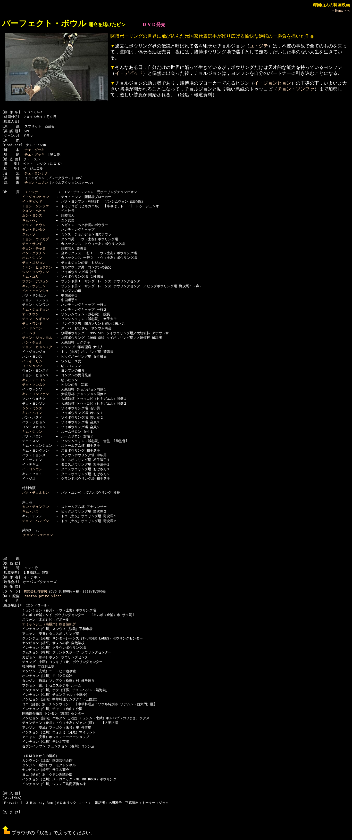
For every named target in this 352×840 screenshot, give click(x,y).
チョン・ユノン (36, 183)
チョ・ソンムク (34, 385)
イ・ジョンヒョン (272, 83)
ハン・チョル (32, 342)
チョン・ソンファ (295, 89)
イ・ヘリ (29, 333)
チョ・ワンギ (32, 323)
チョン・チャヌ (34, 248)
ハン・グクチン (34, 253)
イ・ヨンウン (32, 469)
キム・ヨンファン (35, 394)
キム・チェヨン (34, 380)
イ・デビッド (129, 73)
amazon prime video (43, 596)
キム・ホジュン (34, 286)
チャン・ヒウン (34, 225)
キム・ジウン (32, 432)
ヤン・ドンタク (34, 229)
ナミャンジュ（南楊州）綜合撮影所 (49, 624)
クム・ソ (29, 234)
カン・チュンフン (35, 507)
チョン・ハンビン (35, 521)
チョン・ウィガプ (35, 239)
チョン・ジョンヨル (37, 338)
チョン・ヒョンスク (37, 347)
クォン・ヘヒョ (34, 211)
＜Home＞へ (341, 10)
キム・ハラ (30, 511)
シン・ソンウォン (35, 272)
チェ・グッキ (34, 150)
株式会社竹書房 (35, 591)
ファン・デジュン (35, 281)
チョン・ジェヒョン (38, 535)
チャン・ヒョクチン (37, 267)
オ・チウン (30, 314)
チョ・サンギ (32, 244)
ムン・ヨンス (32, 215)
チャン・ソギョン (35, 319)
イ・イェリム (32, 361)
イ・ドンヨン (32, 328)
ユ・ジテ (258, 46)
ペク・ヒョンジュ (35, 291)
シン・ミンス (32, 408)
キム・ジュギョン (35, 309)
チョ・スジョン (34, 263)
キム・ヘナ (30, 220)
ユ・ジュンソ (32, 366)
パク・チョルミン (35, 492)
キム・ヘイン (32, 413)
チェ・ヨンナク (36, 173)
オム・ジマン (32, 258)
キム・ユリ (30, 276)
